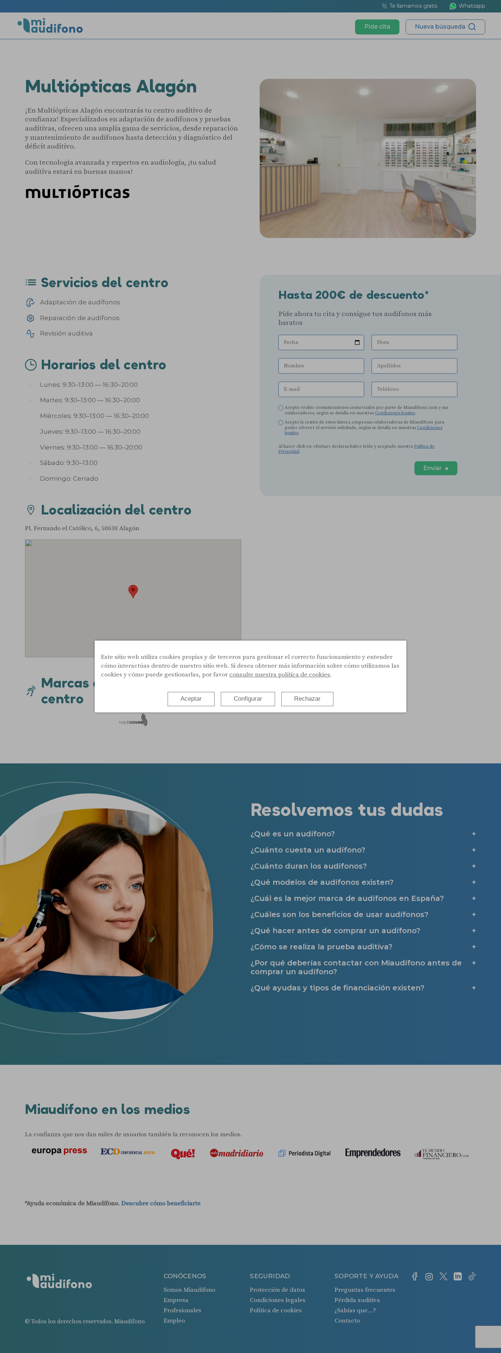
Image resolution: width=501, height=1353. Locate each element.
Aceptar (191, 698)
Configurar (248, 698)
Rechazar (307, 698)
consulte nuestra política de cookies (279, 675)
